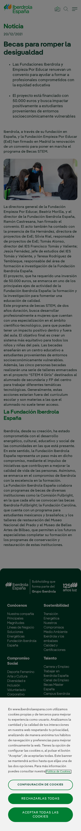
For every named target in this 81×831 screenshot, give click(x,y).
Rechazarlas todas (40, 798)
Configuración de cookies (40, 784)
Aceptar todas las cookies (40, 814)
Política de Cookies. (58, 771)
